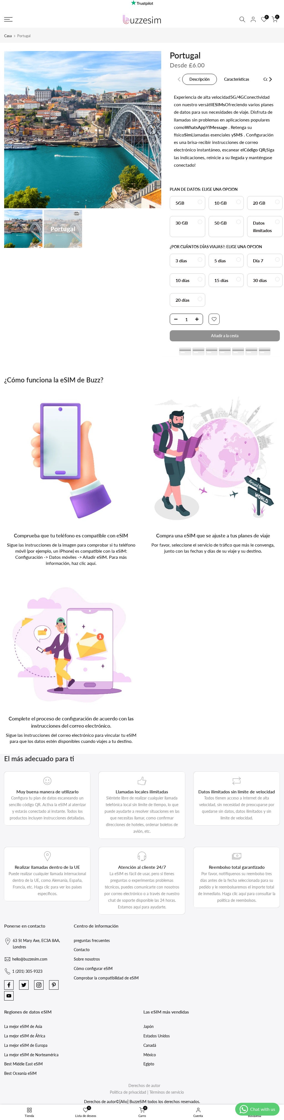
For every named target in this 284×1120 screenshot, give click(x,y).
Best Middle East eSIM (23, 1063)
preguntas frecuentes (92, 940)
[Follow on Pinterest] (54, 985)
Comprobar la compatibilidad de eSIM (106, 978)
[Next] (151, 129)
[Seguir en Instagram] (39, 985)
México (149, 1054)
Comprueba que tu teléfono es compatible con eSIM (71, 535)
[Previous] (13, 129)
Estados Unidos (156, 1035)
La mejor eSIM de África (24, 1035)
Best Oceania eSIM (20, 1073)
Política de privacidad (128, 1092)
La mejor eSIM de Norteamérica (31, 1054)
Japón (148, 1026)
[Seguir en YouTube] (9, 995)
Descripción (199, 79)
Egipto (148, 1063)
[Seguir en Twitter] (24, 985)
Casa (8, 36)
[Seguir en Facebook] (9, 985)
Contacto (82, 949)
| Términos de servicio (165, 1092)
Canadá (149, 1045)
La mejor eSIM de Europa (25, 1045)
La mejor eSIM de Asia (23, 1026)
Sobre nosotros (87, 959)
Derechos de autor (144, 1085)
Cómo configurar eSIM (93, 968)
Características (236, 79)
